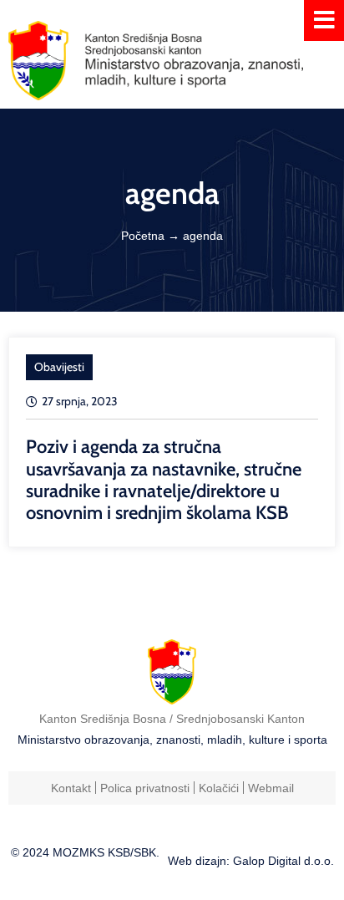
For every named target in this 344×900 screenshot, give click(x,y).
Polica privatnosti (145, 788)
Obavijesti (59, 366)
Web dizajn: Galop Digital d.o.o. (251, 860)
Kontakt (71, 788)
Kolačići (219, 788)
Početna (142, 235)
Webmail (271, 788)
